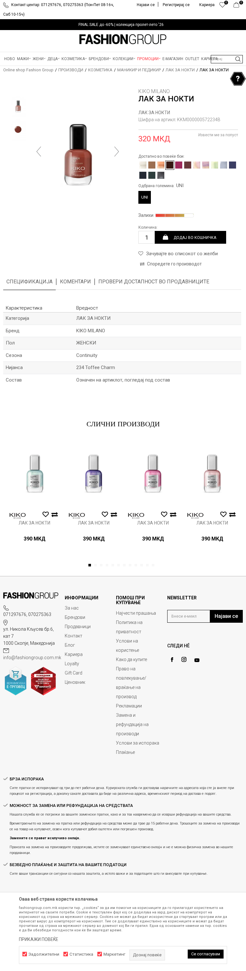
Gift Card (73, 672)
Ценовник (75, 682)
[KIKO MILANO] (18, 515)
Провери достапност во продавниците (153, 282)
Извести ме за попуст (218, 135)
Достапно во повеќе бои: (161, 156)
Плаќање (125, 752)
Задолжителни (44, 954)
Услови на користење (127, 645)
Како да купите (131, 659)
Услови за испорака (137, 743)
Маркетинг (114, 954)
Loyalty (72, 663)
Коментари (75, 282)
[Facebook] (172, 659)
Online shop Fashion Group (28, 69)
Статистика (81, 954)
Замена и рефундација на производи (132, 724)
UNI (144, 197)
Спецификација (29, 282)
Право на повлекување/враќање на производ (131, 682)
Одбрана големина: (161, 185)
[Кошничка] (238, 6)
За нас (72, 608)
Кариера (74, 654)
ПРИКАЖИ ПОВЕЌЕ (38, 939)
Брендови (75, 617)
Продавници (78, 626)
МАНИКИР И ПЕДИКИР (139, 69)
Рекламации (129, 705)
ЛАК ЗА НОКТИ (180, 69)
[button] (227, 59)
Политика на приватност (129, 627)
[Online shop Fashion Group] (123, 39)
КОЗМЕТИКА (100, 69)
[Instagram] (183, 659)
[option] (123, 24)
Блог (70, 645)
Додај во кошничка (195, 237)
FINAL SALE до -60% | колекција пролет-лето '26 (121, 24)
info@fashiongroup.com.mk (32, 657)
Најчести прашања (136, 613)
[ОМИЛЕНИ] (222, 6)
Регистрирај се (176, 5)
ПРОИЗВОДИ (70, 69)
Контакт (73, 635)
